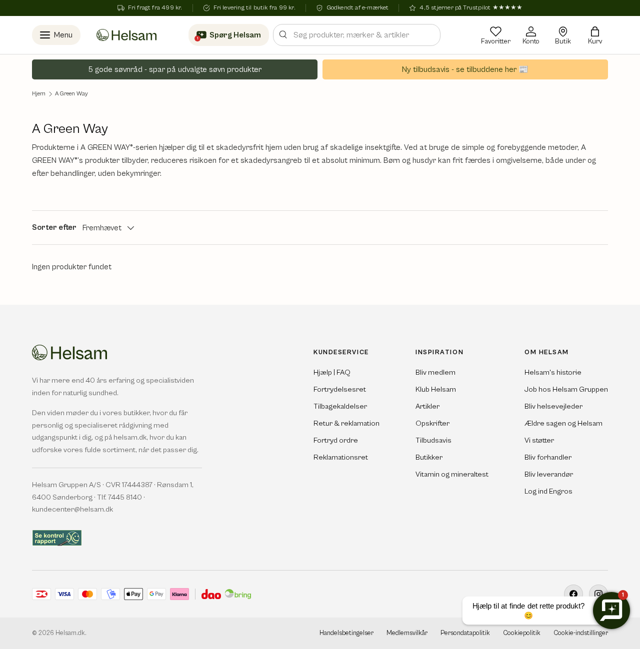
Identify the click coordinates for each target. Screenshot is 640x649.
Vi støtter (539, 440)
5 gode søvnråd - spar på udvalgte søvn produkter (175, 69)
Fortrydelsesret (340, 389)
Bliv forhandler (548, 457)
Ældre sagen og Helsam (563, 423)
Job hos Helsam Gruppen (566, 389)
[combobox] (356, 35)
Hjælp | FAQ (332, 372)
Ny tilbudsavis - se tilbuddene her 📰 (465, 69)
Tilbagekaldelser (340, 406)
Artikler (428, 406)
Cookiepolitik (521, 633)
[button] (595, 35)
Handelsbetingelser (347, 633)
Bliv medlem (436, 372)
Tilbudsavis (434, 440)
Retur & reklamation (347, 423)
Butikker (429, 457)
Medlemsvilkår (407, 633)
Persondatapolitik (465, 633)
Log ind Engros (548, 491)
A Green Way (71, 94)
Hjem (39, 94)
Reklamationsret (341, 457)
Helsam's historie (553, 372)
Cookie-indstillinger (581, 633)
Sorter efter (54, 227)
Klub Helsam (436, 389)
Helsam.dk (70, 633)
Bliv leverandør (548, 474)
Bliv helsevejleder (553, 406)
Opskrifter (433, 423)
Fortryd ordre (336, 440)
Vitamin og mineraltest (452, 474)
